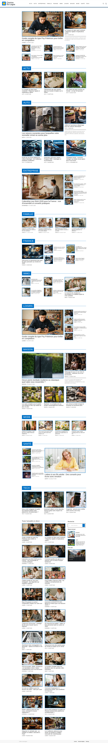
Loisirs (24, 42)
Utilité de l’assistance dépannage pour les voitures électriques (74, 125)
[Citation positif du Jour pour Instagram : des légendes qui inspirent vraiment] (70, 48)
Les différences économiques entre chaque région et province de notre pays (81, 248)
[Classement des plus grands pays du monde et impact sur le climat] (54, 80)
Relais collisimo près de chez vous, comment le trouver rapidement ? (80, 200)
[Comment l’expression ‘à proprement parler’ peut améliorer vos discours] (55, 680)
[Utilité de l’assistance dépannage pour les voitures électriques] (75, 115)
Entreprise (33, 50)
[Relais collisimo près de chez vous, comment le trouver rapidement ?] (69, 201)
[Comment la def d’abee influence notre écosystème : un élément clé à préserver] (27, 451)
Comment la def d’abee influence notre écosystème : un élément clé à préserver (38, 450)
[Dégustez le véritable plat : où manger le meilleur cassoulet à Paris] (32, 723)
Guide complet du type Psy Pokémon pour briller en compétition (42, 39)
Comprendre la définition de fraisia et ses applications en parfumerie (61, 432)
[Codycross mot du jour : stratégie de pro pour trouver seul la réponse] (32, 616)
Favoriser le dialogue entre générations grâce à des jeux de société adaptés (45, 229)
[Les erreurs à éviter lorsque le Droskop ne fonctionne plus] (76, 394)
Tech (26, 488)
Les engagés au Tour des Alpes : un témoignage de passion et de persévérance (76, 556)
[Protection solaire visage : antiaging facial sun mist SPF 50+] (79, 425)
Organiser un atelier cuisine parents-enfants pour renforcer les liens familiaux (29, 229)
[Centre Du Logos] (8, 3)
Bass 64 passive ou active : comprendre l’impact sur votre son (58, 56)
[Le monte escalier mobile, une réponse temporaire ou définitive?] (79, 222)
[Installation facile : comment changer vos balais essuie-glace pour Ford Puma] (76, 148)
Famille (28, 214)
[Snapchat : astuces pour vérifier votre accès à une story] (76, 500)
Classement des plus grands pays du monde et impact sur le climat (53, 91)
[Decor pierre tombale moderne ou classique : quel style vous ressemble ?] (42, 365)
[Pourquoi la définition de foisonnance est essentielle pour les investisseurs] (49, 259)
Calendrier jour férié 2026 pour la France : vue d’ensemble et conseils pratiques (36, 47)
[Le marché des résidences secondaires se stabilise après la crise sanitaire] (75, 284)
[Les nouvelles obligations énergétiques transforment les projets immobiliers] (26, 292)
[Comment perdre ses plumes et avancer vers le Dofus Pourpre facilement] (48, 48)
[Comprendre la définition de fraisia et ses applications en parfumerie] (62, 425)
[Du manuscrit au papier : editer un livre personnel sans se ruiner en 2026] (69, 185)
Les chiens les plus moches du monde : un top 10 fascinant (75, 90)
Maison (28, 349)
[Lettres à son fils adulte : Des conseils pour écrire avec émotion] (65, 460)
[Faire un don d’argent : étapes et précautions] (70, 259)
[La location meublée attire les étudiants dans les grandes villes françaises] (48, 281)
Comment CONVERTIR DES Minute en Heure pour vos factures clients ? (80, 56)
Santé (27, 443)
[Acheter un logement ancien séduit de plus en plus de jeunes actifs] (48, 292)
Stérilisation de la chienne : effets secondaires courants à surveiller (61, 229)
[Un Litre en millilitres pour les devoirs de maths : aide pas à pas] (32, 680)
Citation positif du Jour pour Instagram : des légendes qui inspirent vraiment (80, 47)
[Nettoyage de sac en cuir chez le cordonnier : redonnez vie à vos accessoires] (75, 361)
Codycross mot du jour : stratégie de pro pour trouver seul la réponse (32, 625)
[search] (103, 4)
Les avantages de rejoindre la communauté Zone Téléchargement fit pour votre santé (38, 458)
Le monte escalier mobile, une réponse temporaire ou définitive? (78, 229)
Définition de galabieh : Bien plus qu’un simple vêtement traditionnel (28, 432)
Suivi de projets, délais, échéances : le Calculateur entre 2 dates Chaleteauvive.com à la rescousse (80, 193)
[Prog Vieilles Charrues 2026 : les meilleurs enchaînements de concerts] (26, 57)
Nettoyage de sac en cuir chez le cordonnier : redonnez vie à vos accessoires (74, 373)
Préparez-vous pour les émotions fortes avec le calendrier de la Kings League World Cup (80, 543)
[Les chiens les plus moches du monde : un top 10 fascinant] (76, 80)
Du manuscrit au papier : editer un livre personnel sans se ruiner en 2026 (80, 184)
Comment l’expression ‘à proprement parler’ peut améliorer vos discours (55, 689)
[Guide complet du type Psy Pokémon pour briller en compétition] (42, 24)
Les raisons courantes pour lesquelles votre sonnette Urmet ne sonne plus (40, 134)
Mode (26, 417)
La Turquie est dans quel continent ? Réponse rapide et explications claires (75, 31)
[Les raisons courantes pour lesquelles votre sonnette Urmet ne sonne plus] (42, 118)
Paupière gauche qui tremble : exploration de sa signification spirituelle (38, 474)
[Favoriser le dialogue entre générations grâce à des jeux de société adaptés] (46, 222)
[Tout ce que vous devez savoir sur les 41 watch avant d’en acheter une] (46, 425)
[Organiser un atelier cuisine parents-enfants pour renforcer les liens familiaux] (29, 222)
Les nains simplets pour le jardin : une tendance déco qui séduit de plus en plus (32, 405)
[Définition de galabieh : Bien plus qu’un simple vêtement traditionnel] (29, 425)
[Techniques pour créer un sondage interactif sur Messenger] (71, 534)
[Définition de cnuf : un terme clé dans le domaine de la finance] (49, 249)
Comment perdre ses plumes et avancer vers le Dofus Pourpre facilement (58, 47)
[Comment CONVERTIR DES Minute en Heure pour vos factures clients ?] (70, 57)
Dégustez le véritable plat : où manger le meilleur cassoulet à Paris (31, 732)
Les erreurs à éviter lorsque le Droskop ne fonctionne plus (75, 404)
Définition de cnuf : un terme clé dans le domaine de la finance (59, 248)
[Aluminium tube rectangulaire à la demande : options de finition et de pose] (26, 281)
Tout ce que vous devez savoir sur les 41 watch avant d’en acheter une (45, 432)
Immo (26, 273)
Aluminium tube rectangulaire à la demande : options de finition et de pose (36, 281)
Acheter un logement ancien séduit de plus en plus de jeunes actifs (58, 291)
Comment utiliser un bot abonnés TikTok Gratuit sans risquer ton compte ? (54, 510)
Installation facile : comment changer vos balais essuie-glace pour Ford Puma (75, 159)
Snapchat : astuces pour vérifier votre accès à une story (75, 509)
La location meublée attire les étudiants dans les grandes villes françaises (58, 280)
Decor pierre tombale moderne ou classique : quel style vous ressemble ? (41, 381)
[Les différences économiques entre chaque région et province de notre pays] (70, 249)
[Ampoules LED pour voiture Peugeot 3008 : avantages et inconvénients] (54, 148)
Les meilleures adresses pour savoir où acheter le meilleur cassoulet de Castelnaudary (53, 732)
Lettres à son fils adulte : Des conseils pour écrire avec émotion (63, 475)
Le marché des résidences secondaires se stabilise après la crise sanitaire (74, 294)
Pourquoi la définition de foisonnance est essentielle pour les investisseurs (59, 258)
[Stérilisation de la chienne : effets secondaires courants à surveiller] (62, 222)
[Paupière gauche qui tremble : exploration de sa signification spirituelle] (27, 475)
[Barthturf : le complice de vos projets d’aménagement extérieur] (54, 394)
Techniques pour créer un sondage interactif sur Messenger (80, 535)
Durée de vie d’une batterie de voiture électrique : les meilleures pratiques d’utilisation (31, 159)
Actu (66, 34)
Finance (28, 241)
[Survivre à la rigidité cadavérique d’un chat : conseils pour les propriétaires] (27, 467)
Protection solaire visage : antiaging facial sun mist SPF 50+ (78, 432)
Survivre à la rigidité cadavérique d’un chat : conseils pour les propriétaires (38, 466)
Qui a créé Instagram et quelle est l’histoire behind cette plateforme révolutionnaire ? (31, 510)
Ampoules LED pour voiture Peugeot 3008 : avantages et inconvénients (52, 159)
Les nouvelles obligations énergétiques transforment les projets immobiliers (36, 291)
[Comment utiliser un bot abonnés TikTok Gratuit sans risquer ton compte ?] (54, 500)
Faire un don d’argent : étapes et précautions (80, 259)
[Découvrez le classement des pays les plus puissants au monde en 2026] (32, 252)
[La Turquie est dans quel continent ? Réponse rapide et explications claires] (75, 20)
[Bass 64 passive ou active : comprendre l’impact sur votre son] (48, 57)
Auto (26, 102)
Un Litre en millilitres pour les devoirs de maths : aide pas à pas (32, 688)
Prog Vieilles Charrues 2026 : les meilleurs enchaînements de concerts (80, 328)
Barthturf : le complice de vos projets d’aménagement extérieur (54, 404)
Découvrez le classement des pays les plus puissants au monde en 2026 (32, 262)
